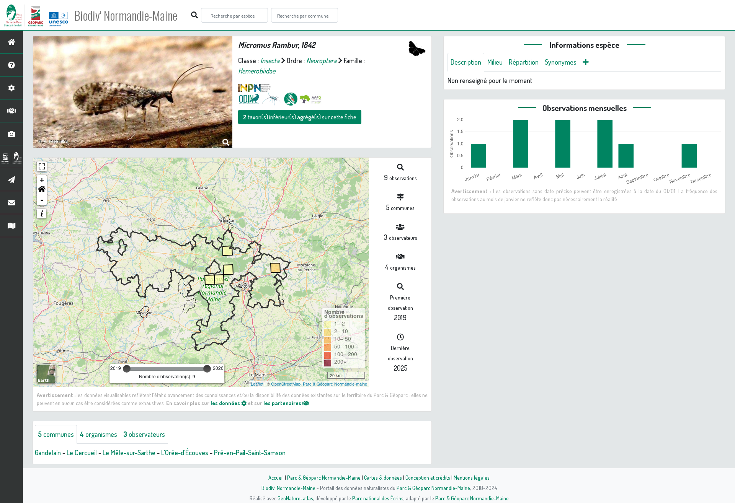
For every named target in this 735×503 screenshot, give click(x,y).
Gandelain (48, 452)
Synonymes (561, 62)
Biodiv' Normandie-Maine (125, 15)
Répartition (524, 62)
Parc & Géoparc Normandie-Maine (324, 477)
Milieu (495, 62)
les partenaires (282, 402)
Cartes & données (383, 477)
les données (226, 402)
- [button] (42, 200)
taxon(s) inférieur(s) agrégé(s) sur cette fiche (299, 117)
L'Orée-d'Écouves (184, 452)
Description (466, 62)
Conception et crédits (427, 477)
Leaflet (257, 384)
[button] (42, 190)
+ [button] (42, 180)
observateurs (144, 434)
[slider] (127, 369)
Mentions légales (472, 477)
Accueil (276, 477)
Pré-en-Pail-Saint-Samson (250, 452)
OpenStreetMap (286, 384)
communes (56, 434)
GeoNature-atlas (295, 498)
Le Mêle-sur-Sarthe (129, 452)
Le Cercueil (82, 452)
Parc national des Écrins (377, 498)
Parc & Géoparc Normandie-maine (335, 384)
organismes (98, 434)
